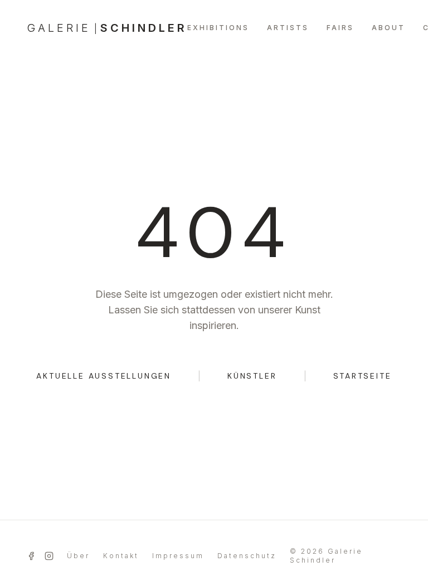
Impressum (178, 555)
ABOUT (388, 27)
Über (78, 555)
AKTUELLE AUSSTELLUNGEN (103, 376)
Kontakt (121, 555)
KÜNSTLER (251, 376)
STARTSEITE (362, 376)
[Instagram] (49, 555)
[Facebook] (31, 555)
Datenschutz (246, 555)
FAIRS (340, 27)
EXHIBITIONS (218, 27)
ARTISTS (288, 27)
